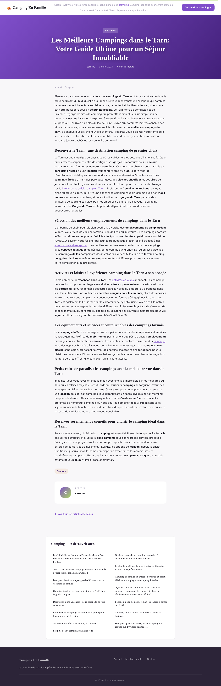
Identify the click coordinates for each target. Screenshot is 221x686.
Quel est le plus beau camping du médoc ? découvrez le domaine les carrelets (136, 557)
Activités (68, 4)
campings (159, 341)
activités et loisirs (123, 280)
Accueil (58, 4)
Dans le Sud (101, 10)
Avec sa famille (90, 4)
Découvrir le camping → (198, 7)
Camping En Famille (26, 7)
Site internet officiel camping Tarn (83, 188)
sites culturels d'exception (71, 245)
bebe (102, 4)
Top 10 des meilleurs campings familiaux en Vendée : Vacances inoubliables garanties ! (79, 571)
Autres (77, 4)
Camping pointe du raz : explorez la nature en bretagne (138, 614)
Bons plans (112, 4)
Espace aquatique (126, 10)
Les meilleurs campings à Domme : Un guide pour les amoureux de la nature (78, 614)
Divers (112, 10)
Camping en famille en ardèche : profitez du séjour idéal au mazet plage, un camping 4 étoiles (140, 578)
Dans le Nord (87, 10)
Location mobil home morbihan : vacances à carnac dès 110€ (141, 603)
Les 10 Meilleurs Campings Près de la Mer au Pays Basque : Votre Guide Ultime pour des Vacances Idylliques (78, 558)
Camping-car (137, 4)
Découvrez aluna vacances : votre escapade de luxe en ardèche (79, 603)
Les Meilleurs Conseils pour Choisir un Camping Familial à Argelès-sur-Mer (139, 568)
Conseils (168, 4)
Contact (151, 659)
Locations (142, 10)
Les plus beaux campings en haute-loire (73, 630)
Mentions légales (134, 659)
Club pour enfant (154, 4)
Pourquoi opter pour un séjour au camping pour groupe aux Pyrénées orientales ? (139, 625)
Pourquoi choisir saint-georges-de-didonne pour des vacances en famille (79, 582)
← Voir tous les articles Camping (74, 514)
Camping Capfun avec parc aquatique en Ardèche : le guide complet (79, 593)
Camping (124, 4)
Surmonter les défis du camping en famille (74, 623)
